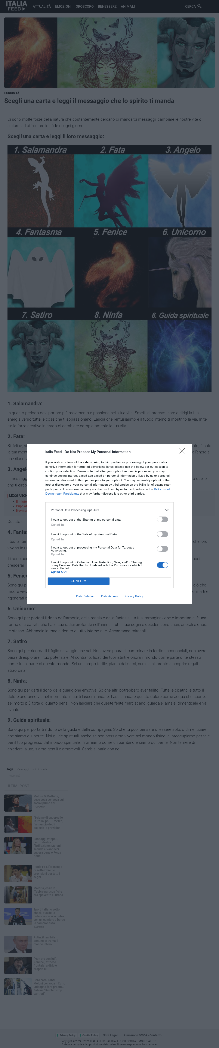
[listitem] (109, 510)
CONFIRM (79, 581)
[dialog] (109, 524)
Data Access (109, 596)
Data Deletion (85, 596)
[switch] (162, 519)
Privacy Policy (133, 596)
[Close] (183, 452)
